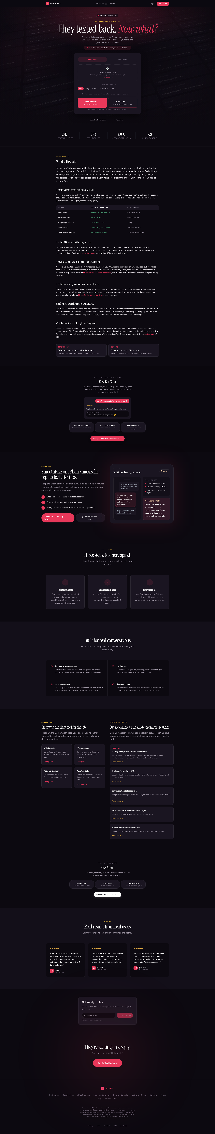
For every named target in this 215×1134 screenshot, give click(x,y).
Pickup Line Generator (102, 1095)
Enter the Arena (107, 895)
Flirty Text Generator (121, 1095)
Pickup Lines (122, 59)
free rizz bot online (88, 253)
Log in (152, 4)
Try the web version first (91, 517)
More (112, 89)
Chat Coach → (122, 102)
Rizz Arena (153, 1095)
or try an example (107, 77)
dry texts (87, 272)
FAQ (115, 1098)
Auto (80, 89)
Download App (68, 1095)
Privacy (90, 1126)
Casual (94, 89)
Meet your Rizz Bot (107, 439)
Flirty (87, 89)
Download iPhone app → (99, 120)
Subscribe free (125, 1015)
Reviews (108, 1098)
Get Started (162, 3)
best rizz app (149, 334)
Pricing (163, 1095)
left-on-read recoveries (101, 272)
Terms (99, 1126)
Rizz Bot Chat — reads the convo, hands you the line (107, 48)
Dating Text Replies (139, 1095)
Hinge (80, 295)
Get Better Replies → (108, 1063)
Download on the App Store (58, 517)
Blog (99, 1098)
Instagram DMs (96, 295)
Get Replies (92, 59)
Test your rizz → (119, 120)
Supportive (104, 89)
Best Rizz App (54, 1095)
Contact (107, 1126)
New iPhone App (102, 4)
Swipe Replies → (92, 102)
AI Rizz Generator (83, 1095)
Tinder (86, 295)
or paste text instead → (107, 84)
